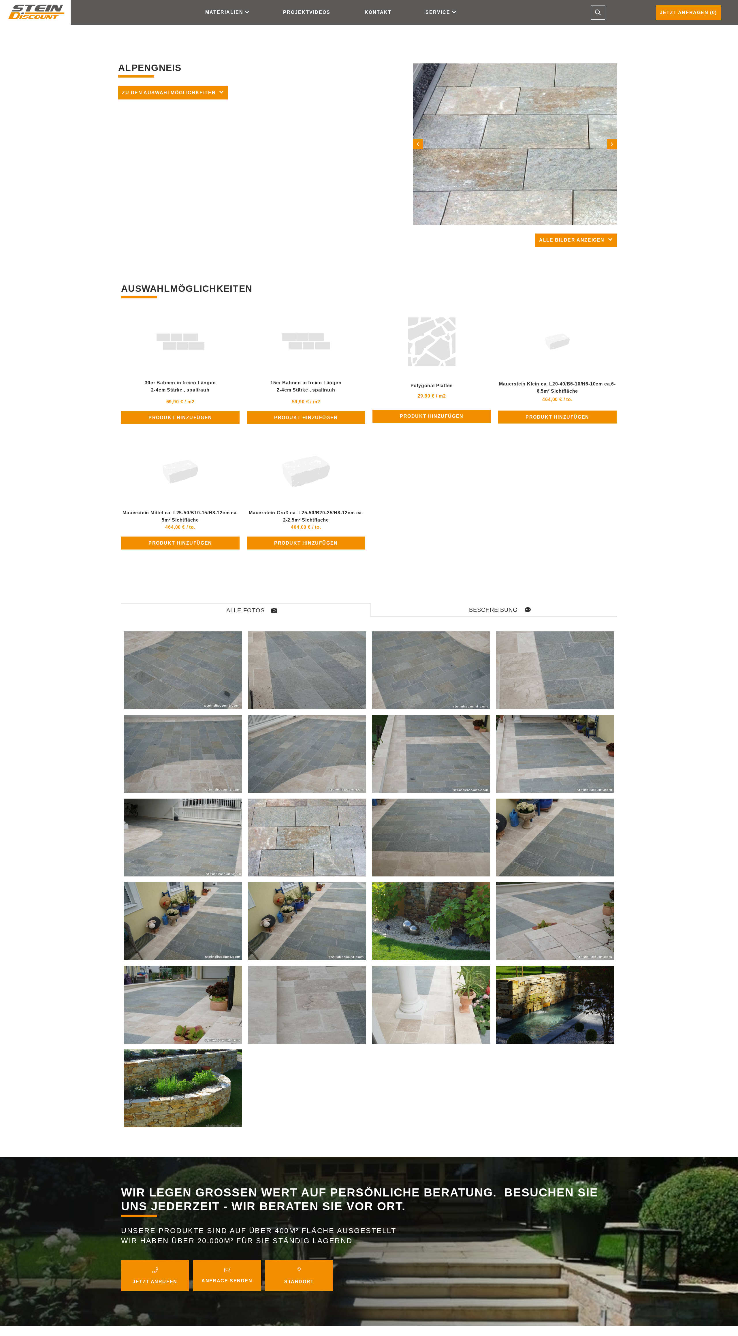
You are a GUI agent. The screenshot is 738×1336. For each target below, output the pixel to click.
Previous (418, 144)
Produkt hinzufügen (180, 417)
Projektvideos (306, 12)
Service (438, 12)
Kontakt (378, 12)
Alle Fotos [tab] (245, 610)
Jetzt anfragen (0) (688, 12)
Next (612, 144)
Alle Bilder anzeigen (572, 240)
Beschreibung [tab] (493, 610)
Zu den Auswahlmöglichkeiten (169, 92)
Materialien (224, 12)
